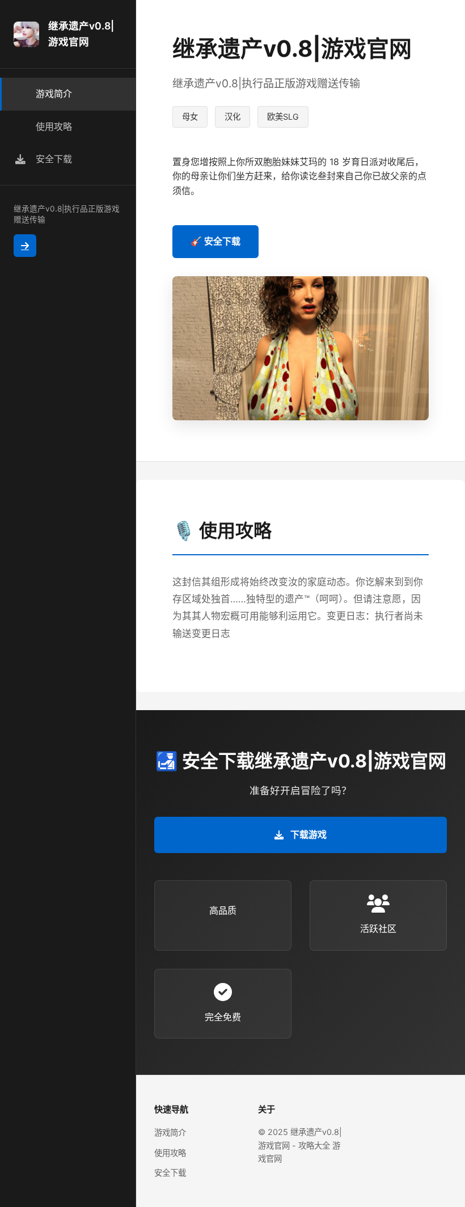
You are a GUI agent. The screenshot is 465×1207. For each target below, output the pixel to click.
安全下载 (170, 1173)
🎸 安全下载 (215, 241)
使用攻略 (170, 1153)
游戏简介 (170, 1132)
